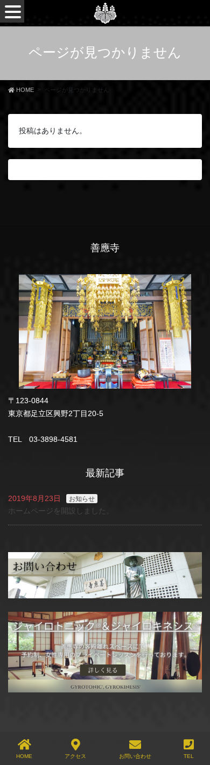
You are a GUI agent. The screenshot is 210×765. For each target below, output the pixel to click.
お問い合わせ (135, 756)
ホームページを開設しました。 (61, 510)
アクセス (75, 756)
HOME (24, 756)
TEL (189, 756)
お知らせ (82, 499)
